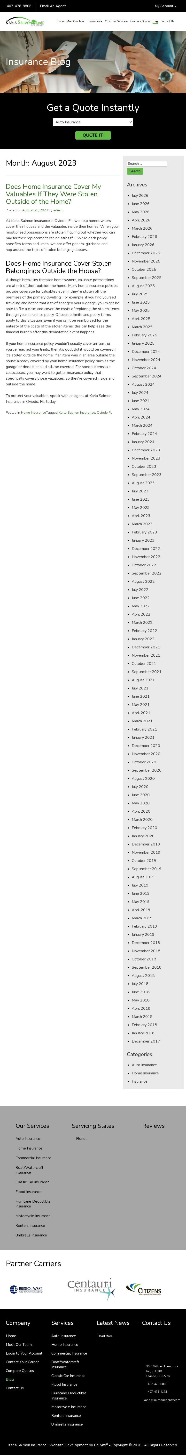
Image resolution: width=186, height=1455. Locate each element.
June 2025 (141, 302)
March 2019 (142, 918)
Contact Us (167, 21)
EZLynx (100, 1445)
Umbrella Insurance (31, 1235)
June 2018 (141, 992)
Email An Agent (52, 6)
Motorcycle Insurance (33, 1216)
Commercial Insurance (33, 1158)
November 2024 (146, 359)
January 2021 (143, 737)
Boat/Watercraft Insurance (29, 1170)
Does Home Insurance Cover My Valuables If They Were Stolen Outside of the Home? (53, 194)
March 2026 (142, 228)
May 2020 (141, 803)
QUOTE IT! (93, 135)
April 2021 (141, 713)
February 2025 (144, 335)
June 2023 (141, 499)
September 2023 (147, 474)
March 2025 (142, 327)
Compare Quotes (140, 21)
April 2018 (141, 1008)
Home (60, 21)
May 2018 (141, 1000)
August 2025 (143, 286)
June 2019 (141, 893)
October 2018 (144, 959)
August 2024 (143, 384)
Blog (155, 21)
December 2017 (146, 1041)
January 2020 (143, 836)
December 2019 (146, 844)
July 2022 (140, 589)
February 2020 (144, 827)
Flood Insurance (29, 1191)
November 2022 (146, 557)
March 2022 (142, 622)
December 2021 (146, 647)
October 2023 (144, 466)
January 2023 (143, 540)
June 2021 (141, 696)
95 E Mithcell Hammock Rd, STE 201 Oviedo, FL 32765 (162, 1371)
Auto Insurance (144, 1065)
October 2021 (144, 663)
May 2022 (141, 606)
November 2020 (146, 754)
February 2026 (144, 236)
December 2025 (146, 253)
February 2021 (144, 729)
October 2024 (144, 368)
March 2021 (142, 721)
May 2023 (141, 507)
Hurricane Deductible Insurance (33, 1204)
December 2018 (146, 942)
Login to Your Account (24, 1353)
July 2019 (140, 885)
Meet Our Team (76, 21)
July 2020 (140, 786)
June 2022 (141, 598)
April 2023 (141, 515)
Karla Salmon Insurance (77, 412)
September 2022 (147, 573)
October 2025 (144, 269)
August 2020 (143, 778)
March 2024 (142, 425)
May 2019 (141, 901)
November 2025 (146, 261)
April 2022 (141, 614)
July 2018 (140, 984)
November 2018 (146, 951)
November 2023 (146, 458)
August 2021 (143, 680)
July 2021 (140, 688)
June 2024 (141, 401)
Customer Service (115, 21)
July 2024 (140, 392)
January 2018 (143, 1033)
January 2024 (143, 442)
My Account (164, 6)
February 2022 (144, 630)
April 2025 (141, 318)
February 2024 (144, 433)
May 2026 (141, 212)
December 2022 (146, 548)
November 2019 (146, 852)
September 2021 (147, 671)
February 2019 (144, 926)
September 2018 (147, 967)
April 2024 (141, 417)
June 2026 (141, 203)
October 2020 (144, 762)
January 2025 (143, 343)
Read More (105, 1336)
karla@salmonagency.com (162, 1400)
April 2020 (141, 811)
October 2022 (144, 565)
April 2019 (141, 910)
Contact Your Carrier (22, 1362)
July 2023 (140, 491)
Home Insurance (33, 412)
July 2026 (140, 195)
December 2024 (146, 351)
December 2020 (146, 745)
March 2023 (142, 524)
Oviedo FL (104, 412)
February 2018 (144, 1025)
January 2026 (143, 245)
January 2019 (143, 934)
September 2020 (147, 770)
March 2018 (142, 1016)
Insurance (94, 21)
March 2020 (142, 819)
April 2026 (141, 220)
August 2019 (143, 877)
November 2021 (146, 655)
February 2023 (144, 532)
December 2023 (146, 450)
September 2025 (147, 277)
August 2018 (143, 975)
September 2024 (147, 376)
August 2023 (143, 483)
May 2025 (141, 310)
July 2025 (140, 294)
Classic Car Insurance (33, 1182)
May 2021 (141, 704)
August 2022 (143, 581)
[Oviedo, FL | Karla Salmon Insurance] (25, 21)
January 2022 (143, 639)
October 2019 (144, 860)
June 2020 (141, 795)
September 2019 (147, 869)
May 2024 (141, 409)
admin (57, 210)
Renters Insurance (30, 1225)
